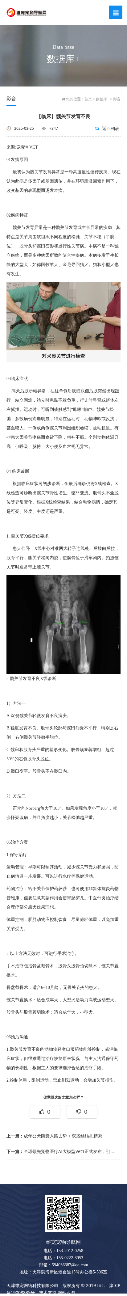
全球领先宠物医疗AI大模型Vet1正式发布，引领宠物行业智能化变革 (61, 1151)
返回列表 (110, 128)
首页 (88, 99)
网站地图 (66, 1292)
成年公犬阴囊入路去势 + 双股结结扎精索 (54, 1136)
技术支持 (47, 1292)
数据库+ (102, 99)
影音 (117, 99)
